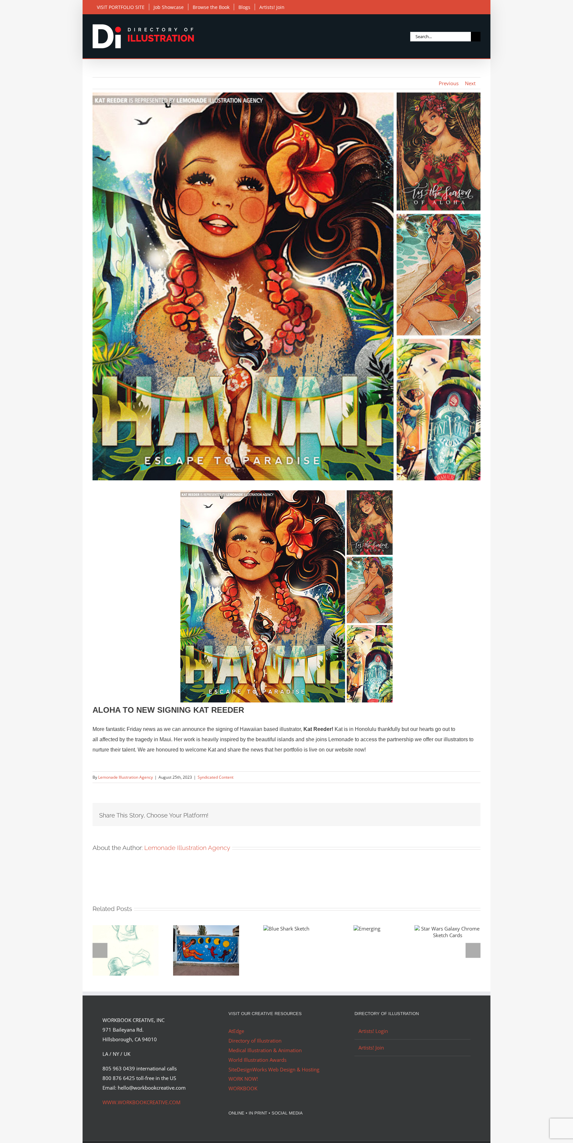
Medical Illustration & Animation (265, 1050)
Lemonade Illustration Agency (125, 777)
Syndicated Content (215, 777)
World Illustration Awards (257, 1059)
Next (470, 83)
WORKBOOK (242, 1088)
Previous (449, 83)
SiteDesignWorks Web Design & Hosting (273, 1069)
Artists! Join (371, 1047)
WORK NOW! (243, 1078)
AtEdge (236, 1031)
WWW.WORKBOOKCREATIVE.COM (141, 1102)
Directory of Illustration (255, 1040)
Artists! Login (373, 1031)
